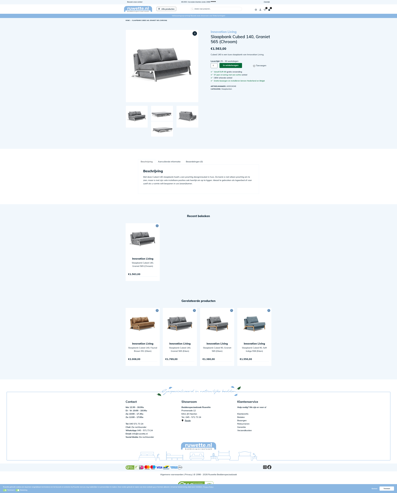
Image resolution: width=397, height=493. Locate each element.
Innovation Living (224, 32)
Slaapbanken (226, 89)
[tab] (146, 161)
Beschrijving (147, 162)
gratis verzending (234, 72)
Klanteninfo (242, 414)
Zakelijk (267, 2)
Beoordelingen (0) (194, 162)
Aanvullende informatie (169, 162)
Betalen (241, 417)
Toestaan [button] (387, 488)
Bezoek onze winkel (134, 2)
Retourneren (243, 424)
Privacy (188, 475)
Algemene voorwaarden (171, 475)
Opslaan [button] (374, 488)
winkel (244, 75)
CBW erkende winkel (223, 78)
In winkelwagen (231, 65)
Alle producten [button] (168, 9)
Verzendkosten (244, 431)
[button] (195, 33)
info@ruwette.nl (137, 434)
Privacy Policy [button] (208, 487)
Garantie (241, 427)
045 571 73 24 (134, 424)
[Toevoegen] (157, 225)
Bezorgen (242, 421)
